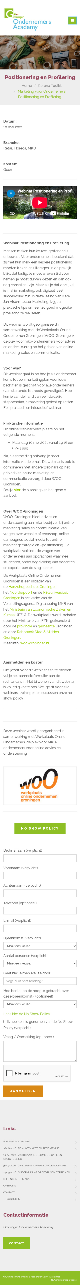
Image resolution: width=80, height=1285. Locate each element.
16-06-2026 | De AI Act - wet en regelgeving (31, 1148)
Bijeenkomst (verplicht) (22, 938)
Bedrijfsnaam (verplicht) (22, 850)
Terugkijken (11, 1199)
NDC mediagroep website (64, 1280)
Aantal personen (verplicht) (25, 956)
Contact (9, 1192)
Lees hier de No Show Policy (26, 1014)
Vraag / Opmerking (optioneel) (28, 1037)
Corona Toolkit (50, 86)
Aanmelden (23, 1091)
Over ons (9, 1185)
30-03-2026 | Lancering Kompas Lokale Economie (34, 1165)
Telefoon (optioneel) (20, 903)
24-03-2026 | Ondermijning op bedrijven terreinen (36, 1172)
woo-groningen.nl (35, 643)
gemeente (46, 626)
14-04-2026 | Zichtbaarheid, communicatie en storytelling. (32, 1157)
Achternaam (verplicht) (22, 885)
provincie (24, 626)
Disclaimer (54, 1277)
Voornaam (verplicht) (20, 868)
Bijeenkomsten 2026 (16, 1141)
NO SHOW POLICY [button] (40, 828)
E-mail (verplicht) (17, 920)
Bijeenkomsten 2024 (16, 1179)
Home (27, 86)
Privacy (44, 1277)
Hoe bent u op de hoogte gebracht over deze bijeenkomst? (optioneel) (36, 994)
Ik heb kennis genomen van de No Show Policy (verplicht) (38, 1025)
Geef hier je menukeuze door (26, 973)
